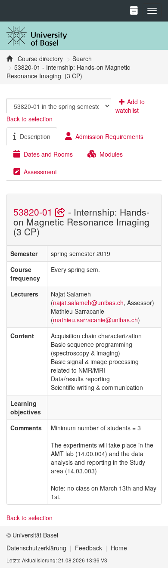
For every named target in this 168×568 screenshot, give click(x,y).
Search (82, 58)
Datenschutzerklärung (36, 547)
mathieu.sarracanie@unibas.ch (95, 319)
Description (35, 136)
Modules (111, 154)
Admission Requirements (109, 136)
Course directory (39, 58)
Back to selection (29, 118)
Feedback (88, 547)
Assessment (40, 171)
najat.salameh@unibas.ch (88, 302)
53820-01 (34, 211)
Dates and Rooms (48, 154)
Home (119, 547)
